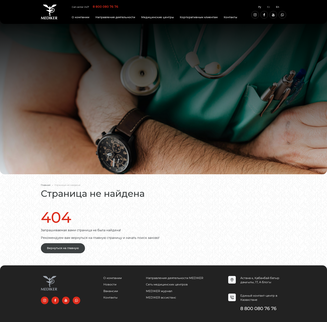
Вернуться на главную (63, 248)
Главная (45, 185)
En (277, 6)
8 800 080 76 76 (105, 7)
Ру (259, 6)
